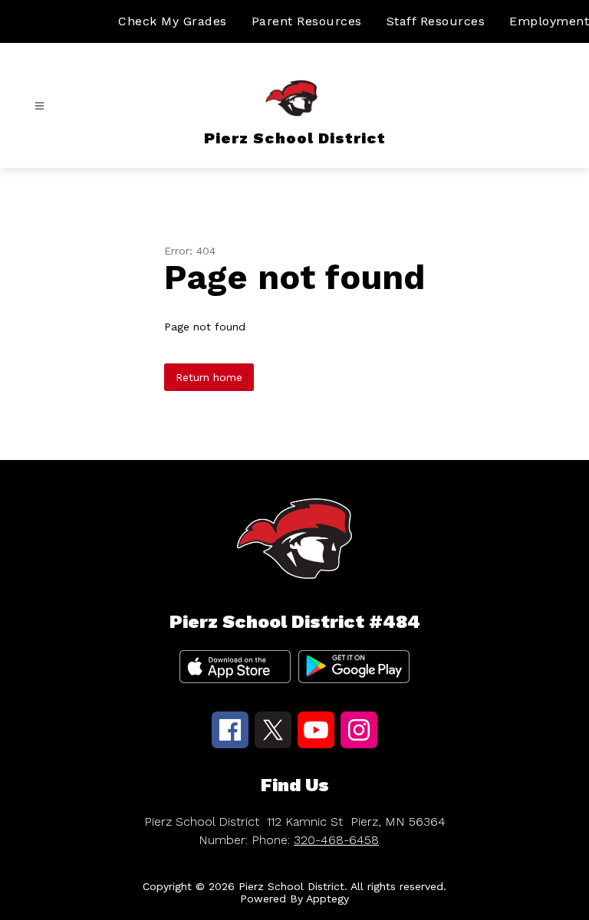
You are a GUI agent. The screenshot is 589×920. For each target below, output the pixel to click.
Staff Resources (436, 21)
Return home (209, 377)
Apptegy (327, 898)
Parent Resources (307, 21)
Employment (549, 21)
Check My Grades (172, 21)
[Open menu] (39, 106)
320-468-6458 (336, 840)
